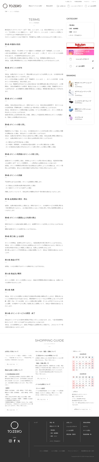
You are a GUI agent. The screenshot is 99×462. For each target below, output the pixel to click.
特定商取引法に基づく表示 (87, 451)
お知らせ (63, 6)
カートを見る (86, 430)
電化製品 (71, 25)
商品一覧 (52, 422)
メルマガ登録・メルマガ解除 (58, 451)
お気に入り (69, 1)
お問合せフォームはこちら (81, 409)
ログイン (87, 1)
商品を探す (49, 6)
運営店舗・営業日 (71, 434)
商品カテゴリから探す (35, 6)
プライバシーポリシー (73, 451)
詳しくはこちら (11, 364)
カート (94, 1)
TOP (6, 11)
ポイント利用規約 (44, 451)
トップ (35, 422)
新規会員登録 (78, 1)
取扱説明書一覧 (87, 434)
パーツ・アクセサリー (75, 35)
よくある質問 (92, 6)
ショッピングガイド (77, 6)
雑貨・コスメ (73, 32)
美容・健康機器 (73, 28)
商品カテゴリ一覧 (54, 426)
